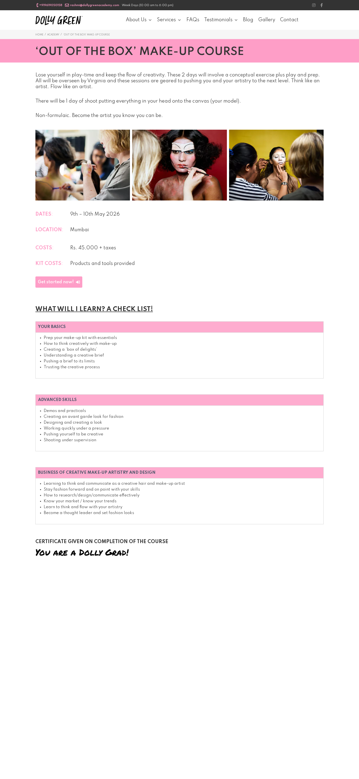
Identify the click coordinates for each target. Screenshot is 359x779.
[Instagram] (314, 5)
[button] (58, 282)
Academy (53, 34)
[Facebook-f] (322, 5)
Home (39, 34)
